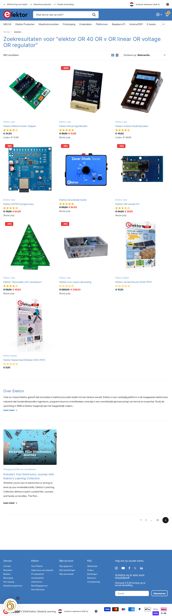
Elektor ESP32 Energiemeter (18, 204)
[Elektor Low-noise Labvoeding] (86, 247)
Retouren (91, 578)
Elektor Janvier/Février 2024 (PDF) (133, 282)
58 (157, 520)
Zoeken (94, 14)
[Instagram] (116, 568)
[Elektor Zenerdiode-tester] (86, 169)
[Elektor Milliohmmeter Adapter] (30, 91)
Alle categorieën (25, 24)
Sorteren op (130, 55)
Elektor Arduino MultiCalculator (131, 126)
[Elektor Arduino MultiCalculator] (142, 91)
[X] (135, 568)
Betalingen (92, 574)
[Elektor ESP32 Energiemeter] (30, 169)
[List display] (117, 55)
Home (6, 31)
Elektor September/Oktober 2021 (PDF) (24, 359)
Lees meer (9, 410)
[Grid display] (112, 55)
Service (7, 560)
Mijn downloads (66, 574)
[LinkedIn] (141, 568)
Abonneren (160, 593)
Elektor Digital (122, 277)
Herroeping (8, 581)
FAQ (89, 560)
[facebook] (129, 568)
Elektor (35, 560)
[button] (10, 605)
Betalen (7, 574)
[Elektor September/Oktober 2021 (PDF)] (30, 325)
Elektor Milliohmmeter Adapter (19, 126)
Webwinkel (92, 566)
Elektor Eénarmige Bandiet (73, 126)
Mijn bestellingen (67, 570)
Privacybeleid (37, 574)
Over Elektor (13, 391)
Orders (90, 570)
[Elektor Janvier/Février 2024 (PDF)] (142, 247)
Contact (7, 566)
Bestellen (7, 570)
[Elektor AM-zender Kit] (142, 169)
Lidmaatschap (93, 581)
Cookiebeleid (37, 578)
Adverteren (36, 581)
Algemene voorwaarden (42, 570)
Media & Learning (46, 611)
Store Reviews (38, 589)
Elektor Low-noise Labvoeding (75, 282)
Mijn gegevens (66, 566)
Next (165, 520)
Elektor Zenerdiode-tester (73, 199)
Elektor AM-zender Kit (127, 204)
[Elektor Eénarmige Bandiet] (86, 91)
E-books (151, 24)
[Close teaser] (17, 598)
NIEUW (7, 24)
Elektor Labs (9, 122)
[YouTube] (123, 568)
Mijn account (66, 560)
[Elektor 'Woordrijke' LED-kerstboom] (30, 247)
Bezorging (8, 578)
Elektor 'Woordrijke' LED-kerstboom (22, 282)
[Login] (159, 14)
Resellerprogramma (12, 585)
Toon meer (163, 24)
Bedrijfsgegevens (39, 585)
